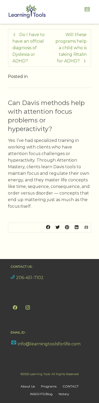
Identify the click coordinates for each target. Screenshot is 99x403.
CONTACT (71, 386)
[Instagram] (27, 307)
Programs (48, 386)
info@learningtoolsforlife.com (49, 343)
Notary (64, 394)
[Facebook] (15, 307)
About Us (28, 386)
